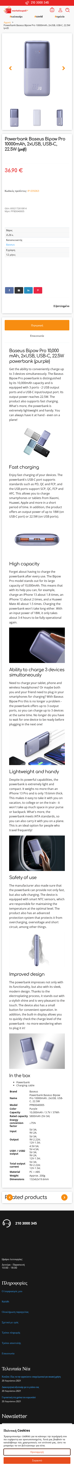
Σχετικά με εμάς (10, 1322)
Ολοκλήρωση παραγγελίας (15, 1312)
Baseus (10, 244)
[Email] (19, 290)
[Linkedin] (28, 290)
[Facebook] (9, 290)
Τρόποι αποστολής (11, 1343)
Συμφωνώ (37, 1460)
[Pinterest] (38, 290)
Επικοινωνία (8, 1353)
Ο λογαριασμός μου (12, 1291)
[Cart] (52, 10)
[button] (10, 68)
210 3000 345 (26, 1223)
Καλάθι (5, 1301)
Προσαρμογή (37, 1452)
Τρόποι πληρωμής (11, 1332)
